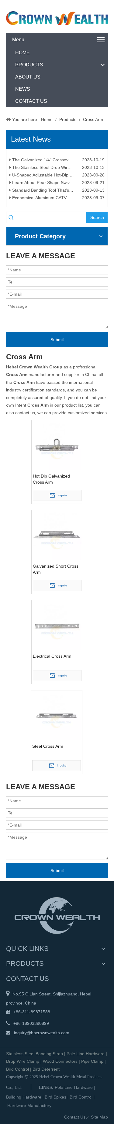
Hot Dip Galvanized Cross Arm (51, 479)
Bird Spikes (55, 1097)
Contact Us (74, 1117)
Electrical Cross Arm (52, 656)
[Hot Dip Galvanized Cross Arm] (57, 445)
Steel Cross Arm (47, 746)
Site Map (99, 1117)
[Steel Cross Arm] (56, 715)
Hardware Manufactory (29, 1105)
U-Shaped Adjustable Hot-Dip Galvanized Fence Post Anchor (58, 176)
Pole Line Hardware (86, 1053)
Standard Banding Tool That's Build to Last (52, 192)
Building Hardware (23, 1097)
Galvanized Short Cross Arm (55, 569)
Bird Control (17, 1069)
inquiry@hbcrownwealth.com (41, 1032)
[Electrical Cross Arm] (57, 625)
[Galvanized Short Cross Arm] (57, 535)
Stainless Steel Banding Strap (34, 1053)
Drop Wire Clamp (22, 1061)
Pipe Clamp (92, 1061)
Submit (57, 339)
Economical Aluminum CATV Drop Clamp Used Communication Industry (58, 199)
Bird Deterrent (46, 1069)
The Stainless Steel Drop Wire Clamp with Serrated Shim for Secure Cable (58, 169)
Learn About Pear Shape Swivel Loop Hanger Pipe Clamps (58, 184)
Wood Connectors (60, 1061)
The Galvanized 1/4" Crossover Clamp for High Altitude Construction (58, 161)
